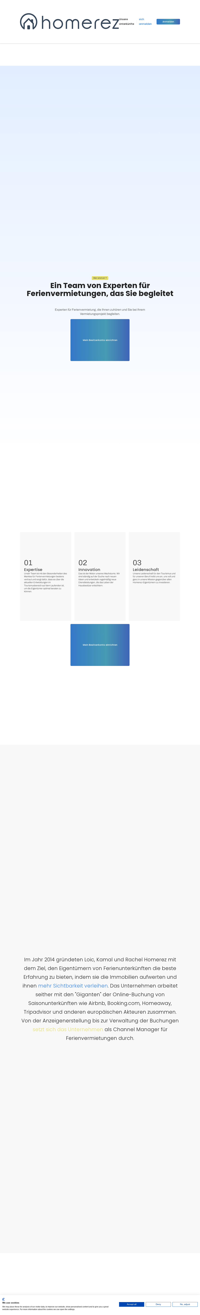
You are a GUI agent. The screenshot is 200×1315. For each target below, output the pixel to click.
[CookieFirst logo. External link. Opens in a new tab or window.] (3, 1299)
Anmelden (168, 21)
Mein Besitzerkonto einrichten (100, 340)
